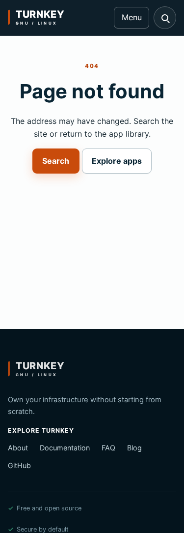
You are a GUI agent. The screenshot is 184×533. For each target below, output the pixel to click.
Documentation (65, 448)
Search (55, 161)
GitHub (19, 465)
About (18, 448)
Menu (132, 17)
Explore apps (117, 161)
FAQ (108, 448)
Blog (134, 448)
